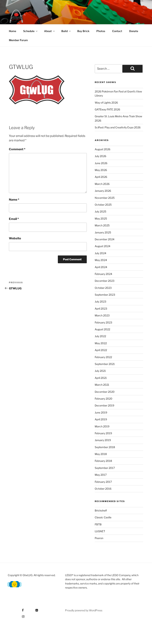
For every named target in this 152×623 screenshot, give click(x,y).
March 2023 (102, 315)
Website (15, 238)
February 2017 (103, 481)
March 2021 (102, 384)
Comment (17, 149)
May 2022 (101, 343)
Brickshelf (101, 510)
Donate (133, 31)
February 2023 (103, 322)
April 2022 (101, 350)
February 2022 (103, 357)
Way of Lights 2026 (106, 102)
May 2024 (101, 260)
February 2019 (103, 433)
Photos (100, 31)
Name (14, 199)
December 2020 (105, 391)
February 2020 (103, 398)
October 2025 (103, 204)
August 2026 (102, 149)
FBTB (98, 524)
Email (14, 219)
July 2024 (100, 253)
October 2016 (103, 488)
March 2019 (102, 426)
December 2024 (104, 239)
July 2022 (100, 336)
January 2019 (103, 440)
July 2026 (100, 156)
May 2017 (101, 474)
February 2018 (103, 460)
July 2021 (100, 370)
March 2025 (102, 225)
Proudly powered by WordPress (83, 610)
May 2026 (101, 170)
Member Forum (18, 40)
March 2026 (102, 183)
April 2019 (101, 419)
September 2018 (105, 447)
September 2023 (105, 294)
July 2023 (100, 301)
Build (64, 31)
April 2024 (101, 267)
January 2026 (103, 190)
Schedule (28, 31)
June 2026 (101, 163)
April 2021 (101, 377)
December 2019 (104, 405)
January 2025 (103, 232)
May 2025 (101, 218)
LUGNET (100, 531)
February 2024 (103, 273)
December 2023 (104, 280)
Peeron (99, 538)
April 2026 (101, 176)
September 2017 (105, 467)
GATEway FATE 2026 (107, 109)
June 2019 (101, 412)
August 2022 (102, 329)
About (48, 31)
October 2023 (103, 287)
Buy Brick (83, 31)
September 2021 (105, 364)
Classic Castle (103, 517)
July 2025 (100, 211)
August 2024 (102, 246)
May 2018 (101, 454)
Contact (117, 31)
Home (12, 31)
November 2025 (105, 197)
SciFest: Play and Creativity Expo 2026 (118, 127)
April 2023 (101, 308)
